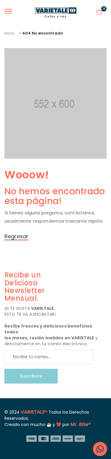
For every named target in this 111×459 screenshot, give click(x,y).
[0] (99, 12)
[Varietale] (55, 11)
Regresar (16, 236)
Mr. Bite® (80, 424)
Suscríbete (31, 376)
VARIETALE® (34, 412)
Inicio (9, 33)
